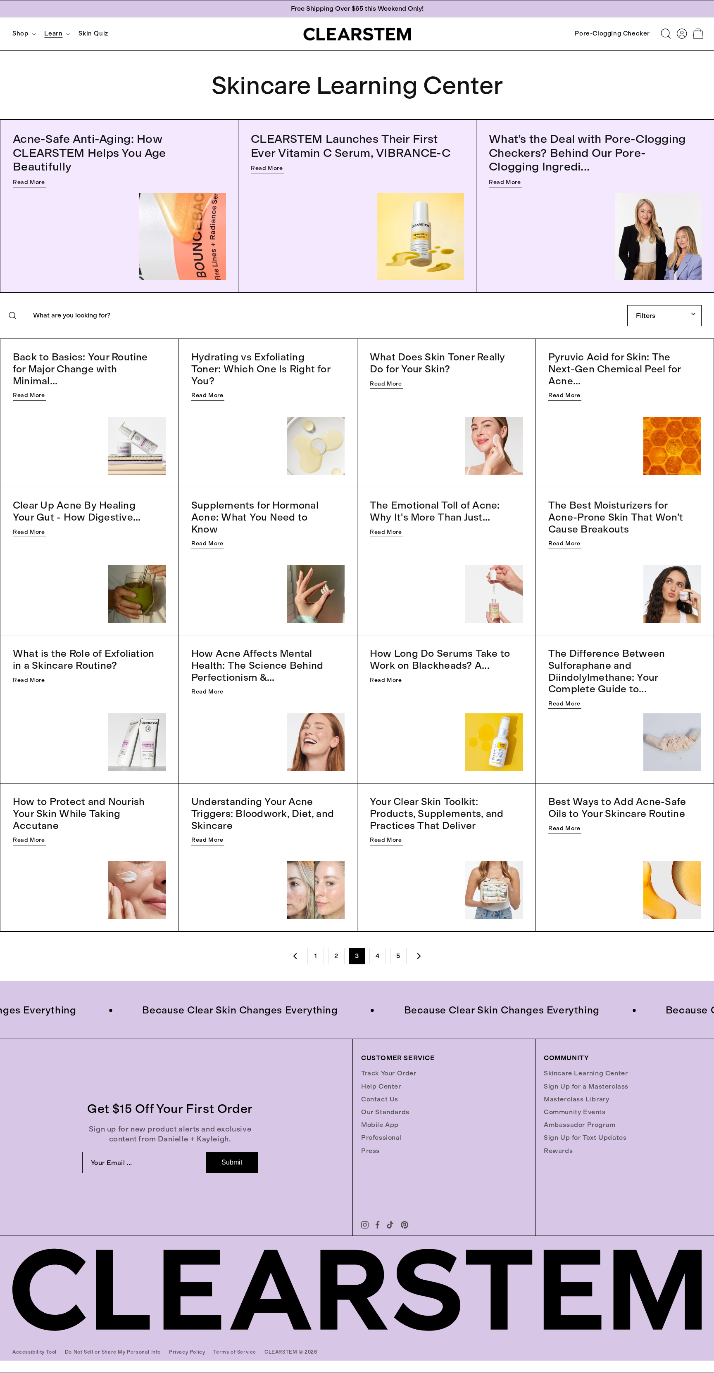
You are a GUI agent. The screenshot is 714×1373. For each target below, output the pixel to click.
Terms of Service (234, 1352)
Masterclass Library (576, 1099)
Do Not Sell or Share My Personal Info (113, 1352)
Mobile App (380, 1125)
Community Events (575, 1112)
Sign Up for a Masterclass (586, 1086)
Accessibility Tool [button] (34, 1352)
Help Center (381, 1086)
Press (370, 1151)
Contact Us (379, 1099)
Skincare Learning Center (586, 1073)
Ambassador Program (580, 1125)
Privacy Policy (187, 1352)
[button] (23, 34)
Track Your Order (388, 1073)
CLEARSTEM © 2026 (290, 1352)
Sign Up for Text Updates (585, 1137)
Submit (231, 1162)
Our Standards (385, 1112)
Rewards (558, 1151)
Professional (381, 1137)
